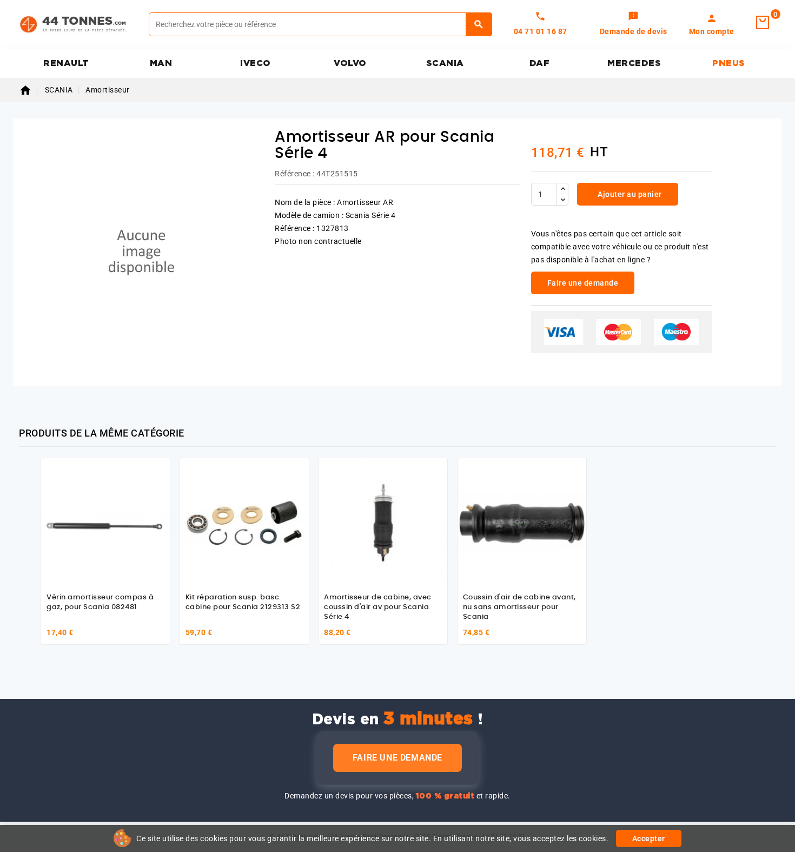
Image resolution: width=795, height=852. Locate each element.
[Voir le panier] (762, 23)
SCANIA (445, 63)
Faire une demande (397, 757)
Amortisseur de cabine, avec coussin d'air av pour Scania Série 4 (378, 607)
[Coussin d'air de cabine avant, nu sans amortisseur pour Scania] (522, 522)
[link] (633, 24)
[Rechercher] (479, 24)
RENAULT (66, 63)
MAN (161, 63)
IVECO (255, 63)
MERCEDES (634, 63)
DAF (539, 63)
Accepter (648, 838)
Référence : (295, 173)
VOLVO (350, 63)
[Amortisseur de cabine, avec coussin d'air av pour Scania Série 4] (383, 522)
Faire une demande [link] (583, 283)
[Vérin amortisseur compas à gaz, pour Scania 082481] (105, 522)
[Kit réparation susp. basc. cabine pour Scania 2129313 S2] (244, 522)
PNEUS (728, 63)
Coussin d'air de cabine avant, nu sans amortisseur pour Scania (519, 607)
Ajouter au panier (629, 194)
